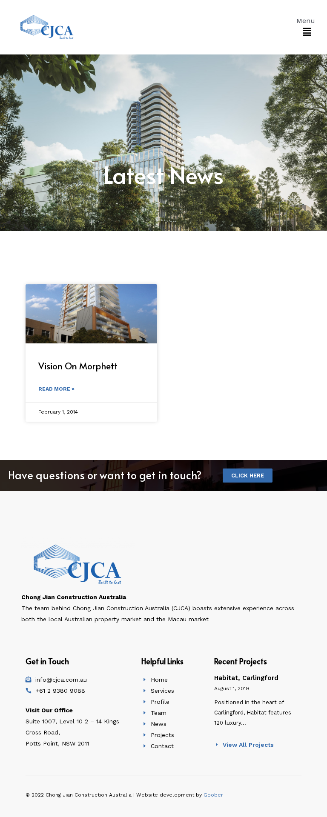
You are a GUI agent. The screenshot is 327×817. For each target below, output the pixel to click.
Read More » (56, 389)
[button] (247, 475)
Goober (213, 795)
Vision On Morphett (78, 366)
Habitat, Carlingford (246, 678)
